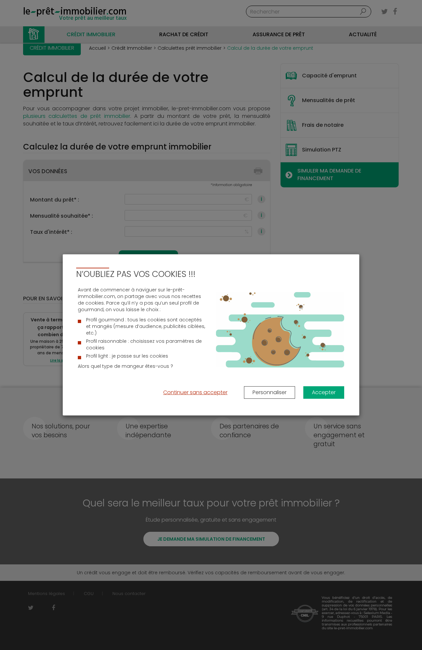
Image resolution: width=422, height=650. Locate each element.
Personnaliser (269, 392)
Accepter (324, 392)
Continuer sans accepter (195, 392)
